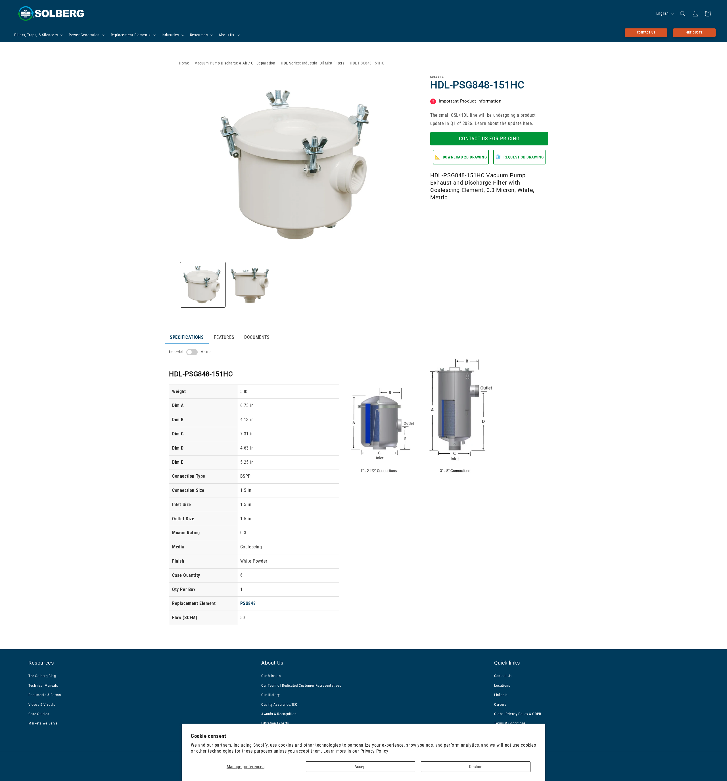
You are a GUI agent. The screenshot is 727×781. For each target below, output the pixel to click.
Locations (502, 685)
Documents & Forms (44, 695)
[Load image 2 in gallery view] (250, 284)
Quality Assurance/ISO (279, 704)
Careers (500, 704)
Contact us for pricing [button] (489, 138)
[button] (38, 35)
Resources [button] (41, 663)
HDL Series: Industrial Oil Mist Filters (312, 63)
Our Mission (271, 676)
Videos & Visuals (41, 704)
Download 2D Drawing (461, 157)
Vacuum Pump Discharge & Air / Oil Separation (235, 63)
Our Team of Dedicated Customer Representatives (301, 685)
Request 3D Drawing (519, 157)
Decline (475, 766)
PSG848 (248, 603)
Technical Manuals (43, 685)
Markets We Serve (43, 723)
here (527, 123)
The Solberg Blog (42, 676)
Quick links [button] (507, 663)
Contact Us (646, 32)
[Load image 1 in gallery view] (202, 284)
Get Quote (694, 32)
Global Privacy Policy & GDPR (517, 714)
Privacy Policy (374, 751)
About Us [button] (272, 663)
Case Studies (38, 714)
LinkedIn (500, 695)
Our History (270, 695)
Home (184, 63)
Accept (360, 766)
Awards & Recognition (278, 714)
